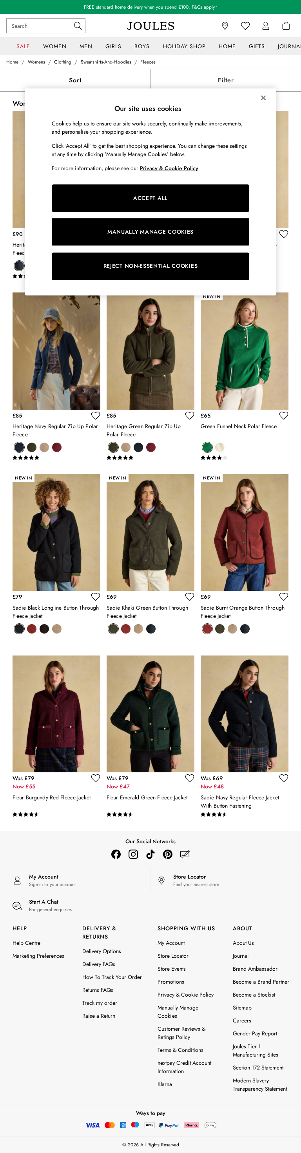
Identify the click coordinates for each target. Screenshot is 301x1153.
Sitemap (242, 1007)
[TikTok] (150, 854)
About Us (243, 943)
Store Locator (173, 956)
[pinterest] (167, 854)
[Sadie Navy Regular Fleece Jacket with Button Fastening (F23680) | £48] (244, 714)
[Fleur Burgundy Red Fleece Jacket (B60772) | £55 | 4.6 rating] (56, 815)
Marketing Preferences (38, 956)
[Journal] (185, 854)
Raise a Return (98, 1016)
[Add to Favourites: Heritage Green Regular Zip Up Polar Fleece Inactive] (189, 415)
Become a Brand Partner (261, 982)
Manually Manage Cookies (178, 1012)
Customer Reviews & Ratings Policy (181, 1033)
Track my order (99, 1003)
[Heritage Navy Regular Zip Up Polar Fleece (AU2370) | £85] (56, 351)
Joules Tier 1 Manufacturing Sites (255, 1050)
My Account (171, 943)
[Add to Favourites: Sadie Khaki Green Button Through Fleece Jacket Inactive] (189, 596)
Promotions (171, 982)
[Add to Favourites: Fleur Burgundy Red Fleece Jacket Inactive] (95, 778)
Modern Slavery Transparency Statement (260, 1085)
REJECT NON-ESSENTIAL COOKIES (150, 266)
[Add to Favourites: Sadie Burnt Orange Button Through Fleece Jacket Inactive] (283, 596)
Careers (242, 1020)
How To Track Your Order (112, 977)
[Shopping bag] (286, 25)
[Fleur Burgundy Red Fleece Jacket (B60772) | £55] (56, 714)
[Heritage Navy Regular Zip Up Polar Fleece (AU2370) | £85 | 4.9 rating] (56, 458)
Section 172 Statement (258, 1067)
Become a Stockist (254, 995)
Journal (240, 956)
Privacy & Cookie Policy (186, 995)
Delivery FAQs (98, 964)
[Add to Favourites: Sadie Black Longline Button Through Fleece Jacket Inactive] (95, 596)
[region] (150, 191)
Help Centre (26, 943)
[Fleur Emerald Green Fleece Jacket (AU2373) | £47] (150, 714)
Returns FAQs (97, 990)
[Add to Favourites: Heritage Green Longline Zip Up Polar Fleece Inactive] (283, 234)
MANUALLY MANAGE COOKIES (150, 232)
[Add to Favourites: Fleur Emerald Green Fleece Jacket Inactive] (189, 778)
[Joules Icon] (150, 26)
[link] (265, 25)
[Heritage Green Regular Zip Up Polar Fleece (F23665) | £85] (150, 351)
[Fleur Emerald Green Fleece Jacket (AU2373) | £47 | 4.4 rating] (150, 815)
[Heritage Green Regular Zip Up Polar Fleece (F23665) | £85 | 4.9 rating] (150, 458)
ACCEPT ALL (150, 198)
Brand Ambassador (255, 969)
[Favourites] (245, 25)
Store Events (172, 969)
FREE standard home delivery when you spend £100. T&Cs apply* (151, 7)
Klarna (165, 1084)
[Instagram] (133, 854)
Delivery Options (101, 951)
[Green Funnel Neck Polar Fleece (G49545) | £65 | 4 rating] (244, 458)
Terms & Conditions (180, 1050)
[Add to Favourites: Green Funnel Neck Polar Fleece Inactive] (283, 415)
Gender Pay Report (255, 1033)
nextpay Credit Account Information (184, 1067)
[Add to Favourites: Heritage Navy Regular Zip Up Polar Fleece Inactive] (95, 415)
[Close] (263, 97)
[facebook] (116, 854)
